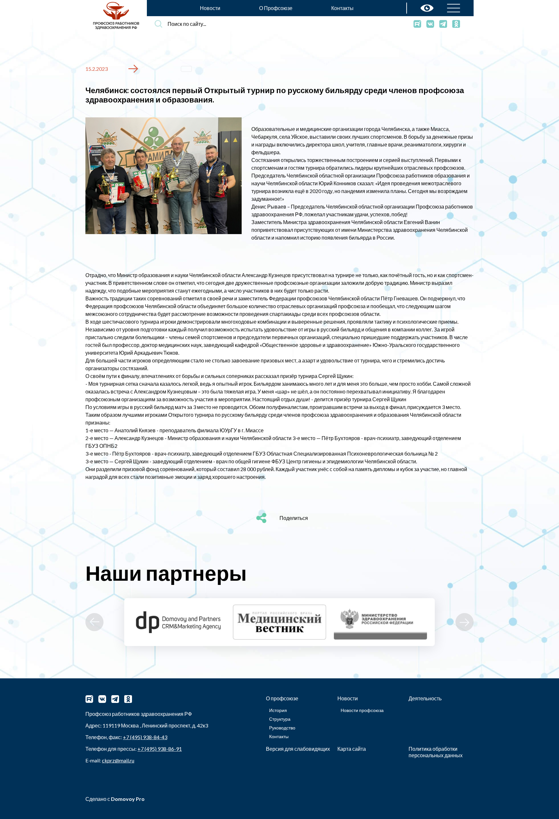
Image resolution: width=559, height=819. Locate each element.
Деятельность (425, 698)
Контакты (342, 8)
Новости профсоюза (362, 710)
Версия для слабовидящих (298, 749)
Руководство (282, 727)
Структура (279, 719)
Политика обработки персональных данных (436, 752)
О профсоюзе (282, 698)
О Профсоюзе (275, 8)
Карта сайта (351, 749)
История (278, 710)
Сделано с (115, 799)
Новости (210, 8)
